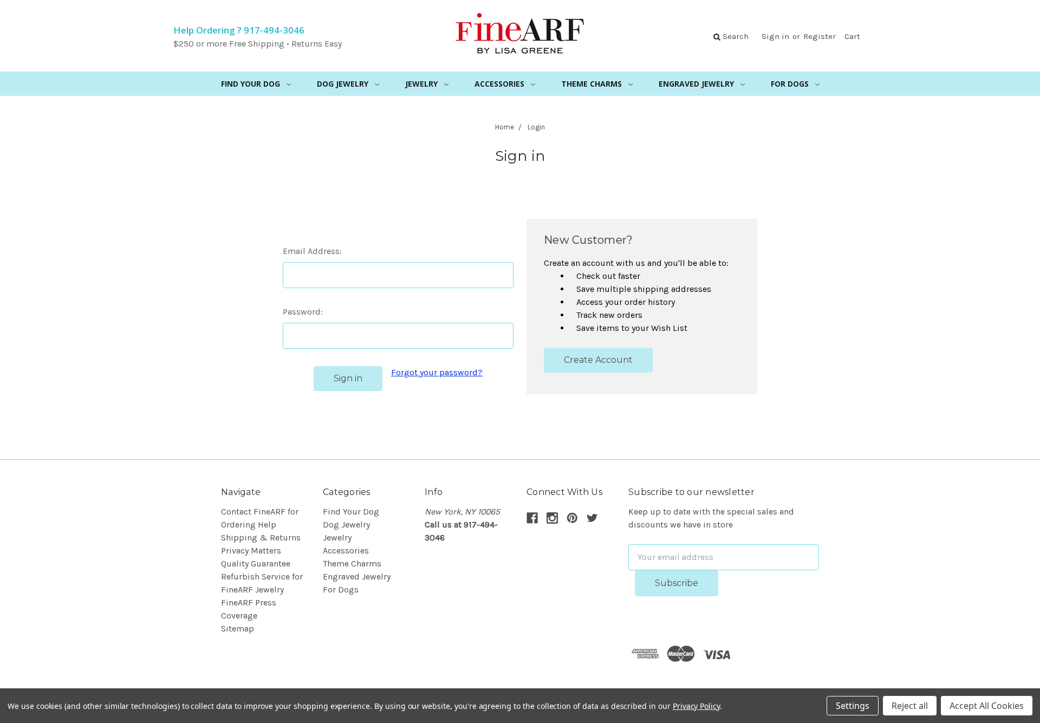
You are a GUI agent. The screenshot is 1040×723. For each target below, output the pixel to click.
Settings (852, 706)
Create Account (598, 360)
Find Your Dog (250, 84)
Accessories (499, 84)
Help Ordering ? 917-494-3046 (238, 30)
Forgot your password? (437, 372)
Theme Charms (591, 84)
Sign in (775, 36)
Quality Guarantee (255, 563)
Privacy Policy (696, 706)
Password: (303, 312)
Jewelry (421, 84)
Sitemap (237, 628)
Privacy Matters (251, 550)
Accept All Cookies (987, 706)
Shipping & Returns (261, 537)
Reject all (910, 706)
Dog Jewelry (342, 84)
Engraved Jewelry (696, 84)
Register (819, 36)
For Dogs (790, 84)
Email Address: (312, 251)
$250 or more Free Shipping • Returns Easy (257, 43)
